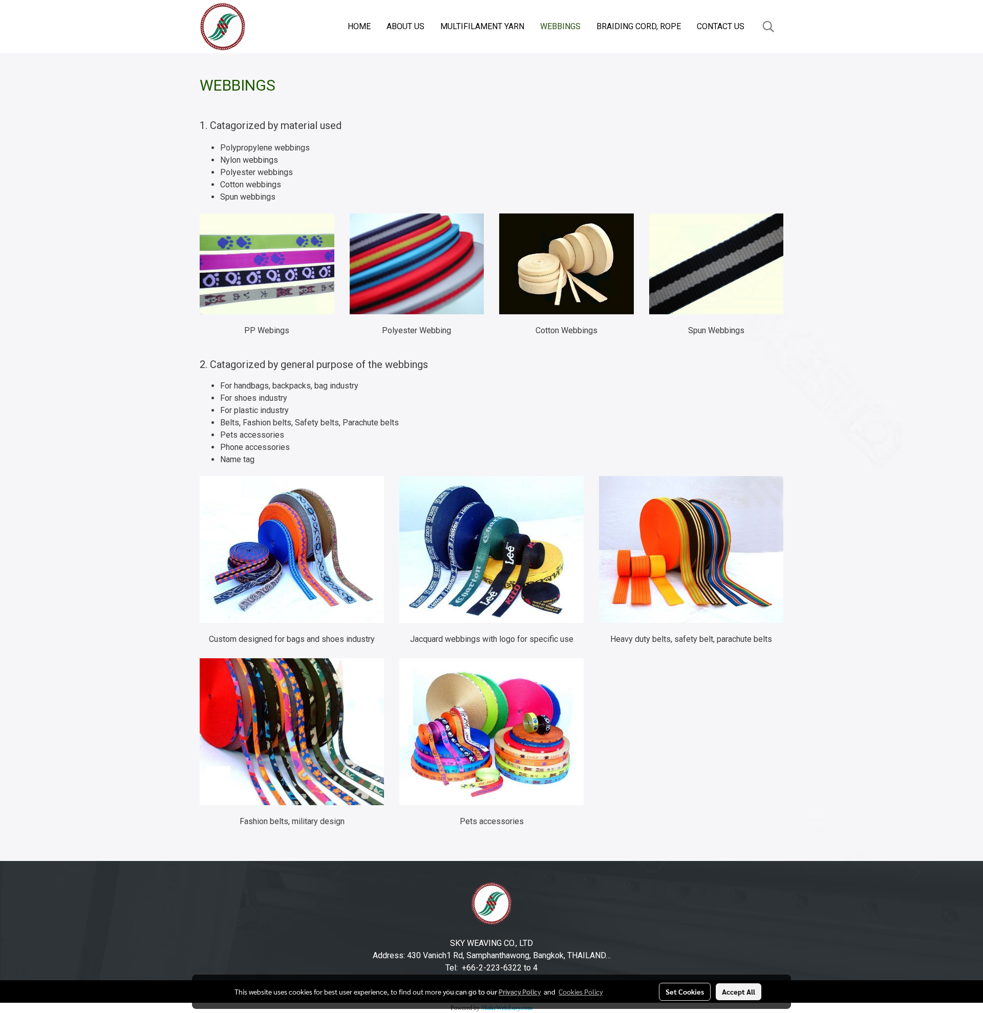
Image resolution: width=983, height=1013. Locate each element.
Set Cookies (685, 991)
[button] (768, 26)
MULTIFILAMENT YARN (482, 26)
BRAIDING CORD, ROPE (638, 26)
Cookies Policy (581, 991)
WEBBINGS (560, 26)
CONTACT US (720, 26)
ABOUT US (405, 26)
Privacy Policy (520, 991)
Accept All (738, 991)
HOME (359, 26)
